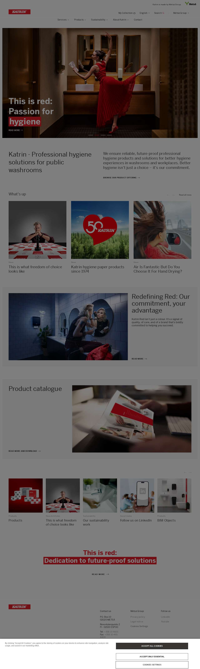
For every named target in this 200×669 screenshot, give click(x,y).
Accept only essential (152, 656)
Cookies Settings (152, 665)
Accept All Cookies (152, 646)
